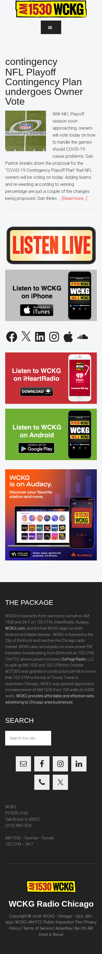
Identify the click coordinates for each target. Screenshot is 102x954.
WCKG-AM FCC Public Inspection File (48, 922)
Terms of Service (37, 928)
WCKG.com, (15, 628)
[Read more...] (74, 198)
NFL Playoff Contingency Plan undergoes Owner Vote (44, 87)
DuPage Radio (74, 659)
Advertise (63, 928)
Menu (51, 27)
